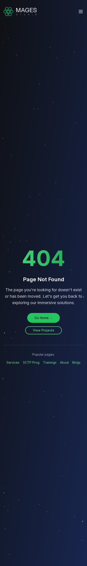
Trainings (49, 362)
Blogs (76, 362)
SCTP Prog (31, 362)
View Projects (43, 330)
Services (12, 362)
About (64, 362)
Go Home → (43, 318)
